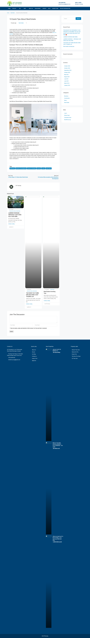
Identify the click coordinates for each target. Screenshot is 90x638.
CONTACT (44, 8)
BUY (20, 8)
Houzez (38, 168)
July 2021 (66, 78)
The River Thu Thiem (76, 356)
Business (28, 291)
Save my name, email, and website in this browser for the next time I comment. (29, 328)
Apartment (12, 168)
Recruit (33, 352)
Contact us (34, 356)
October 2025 (67, 66)
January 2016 (67, 85)
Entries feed (66, 115)
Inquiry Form (55, 8)
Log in (65, 113)
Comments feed (67, 117)
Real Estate (13, 12)
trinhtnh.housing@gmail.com (64, 4)
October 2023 (67, 68)
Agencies (34, 360)
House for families (31, 168)
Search (78, 18)
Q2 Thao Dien (75, 358)
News (32, 291)
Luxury (43, 168)
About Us (34, 349)
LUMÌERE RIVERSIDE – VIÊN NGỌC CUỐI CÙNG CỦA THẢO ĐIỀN (14, 214)
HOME (9, 8)
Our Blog (34, 354)
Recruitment (38, 8)
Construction (67, 98)
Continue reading (11, 223)
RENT (25, 8)
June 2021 (66, 81)
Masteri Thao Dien (76, 349)
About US (31, 8)
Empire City (74, 354)
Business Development (21, 168)
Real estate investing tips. (68, 46)
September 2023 (67, 70)
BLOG (49, 8)
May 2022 (66, 74)
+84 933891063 (61, 2)
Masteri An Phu (75, 352)
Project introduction (65, 8)
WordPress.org (67, 119)
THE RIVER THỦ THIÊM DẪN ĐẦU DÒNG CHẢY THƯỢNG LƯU (32, 294)
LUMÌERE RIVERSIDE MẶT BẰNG (70, 37)
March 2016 (66, 83)
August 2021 (67, 76)
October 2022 (67, 72)
